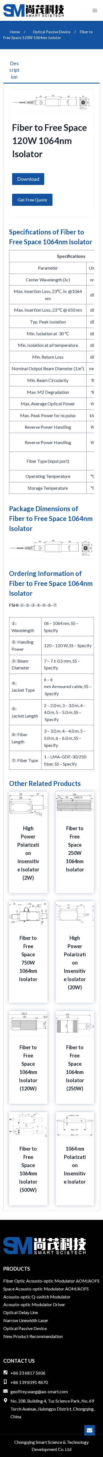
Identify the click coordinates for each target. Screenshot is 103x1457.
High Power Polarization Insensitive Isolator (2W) (28, 853)
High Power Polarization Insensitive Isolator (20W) (75, 962)
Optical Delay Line (20, 1312)
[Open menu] (95, 10)
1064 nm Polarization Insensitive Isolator (75, 1165)
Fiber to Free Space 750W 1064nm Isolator (28, 958)
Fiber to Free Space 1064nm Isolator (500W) (28, 1169)
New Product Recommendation (33, 1336)
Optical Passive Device (25, 1328)
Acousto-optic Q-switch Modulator (37, 1296)
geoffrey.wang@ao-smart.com (39, 1391)
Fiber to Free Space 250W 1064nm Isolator (75, 848)
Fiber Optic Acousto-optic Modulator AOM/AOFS (51, 1280)
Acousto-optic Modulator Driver (34, 1304)
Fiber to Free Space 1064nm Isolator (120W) (28, 1068)
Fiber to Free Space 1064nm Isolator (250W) (75, 1068)
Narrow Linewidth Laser (25, 1320)
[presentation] (28, 804)
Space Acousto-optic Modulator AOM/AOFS (46, 1288)
